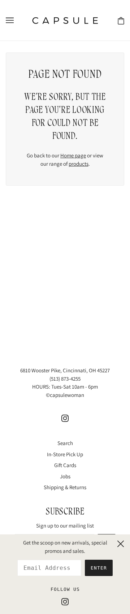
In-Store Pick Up (65, 454)
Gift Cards (65, 465)
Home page (73, 155)
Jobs (65, 476)
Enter (99, 568)
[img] (65, 418)
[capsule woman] (65, 19)
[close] (120, 542)
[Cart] (121, 20)
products (78, 163)
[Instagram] (65, 601)
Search (65, 443)
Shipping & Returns (65, 487)
